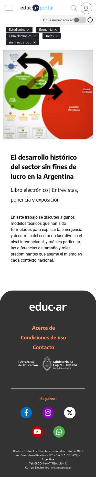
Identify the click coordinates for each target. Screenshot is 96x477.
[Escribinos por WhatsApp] (59, 432)
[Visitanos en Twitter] (69, 412)
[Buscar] (74, 8)
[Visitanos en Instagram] (48, 412)
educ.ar (20, 451)
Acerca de (43, 328)
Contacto (43, 347)
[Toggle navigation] (4, 3)
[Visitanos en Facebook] (26, 412)
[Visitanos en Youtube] (37, 432)
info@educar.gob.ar (61, 467)
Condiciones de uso (43, 337)
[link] (86, 8)
